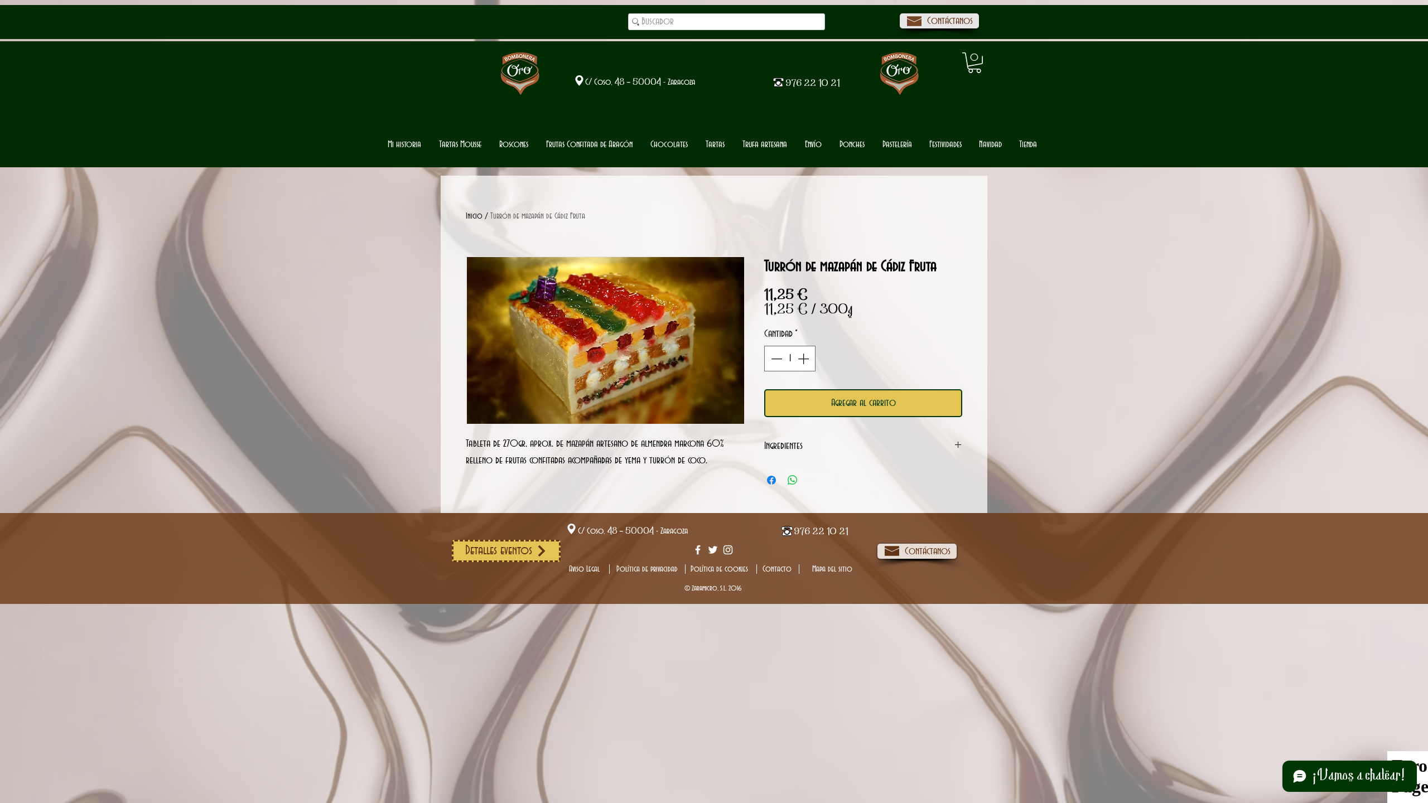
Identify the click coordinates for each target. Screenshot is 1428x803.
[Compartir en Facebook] (771, 480)
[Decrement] (775, 358)
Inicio (474, 216)
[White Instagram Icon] (728, 550)
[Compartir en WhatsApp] (792, 480)
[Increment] (804, 358)
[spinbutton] (790, 358)
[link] (974, 62)
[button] (669, 144)
